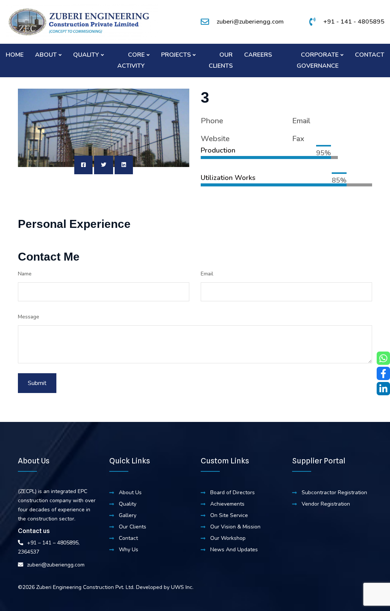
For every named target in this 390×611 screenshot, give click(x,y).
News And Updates (234, 549)
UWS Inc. (182, 587)
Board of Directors (232, 492)
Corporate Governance (318, 60)
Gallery (127, 515)
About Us (130, 492)
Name (25, 273)
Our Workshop (228, 538)
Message (28, 316)
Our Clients (221, 60)
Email (207, 273)
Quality (86, 55)
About (46, 55)
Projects (176, 55)
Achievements (227, 504)
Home (15, 55)
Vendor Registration (326, 504)
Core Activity (131, 60)
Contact (369, 55)
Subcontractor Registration (334, 492)
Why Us (128, 549)
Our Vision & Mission (235, 526)
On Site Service (229, 515)
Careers (258, 55)
